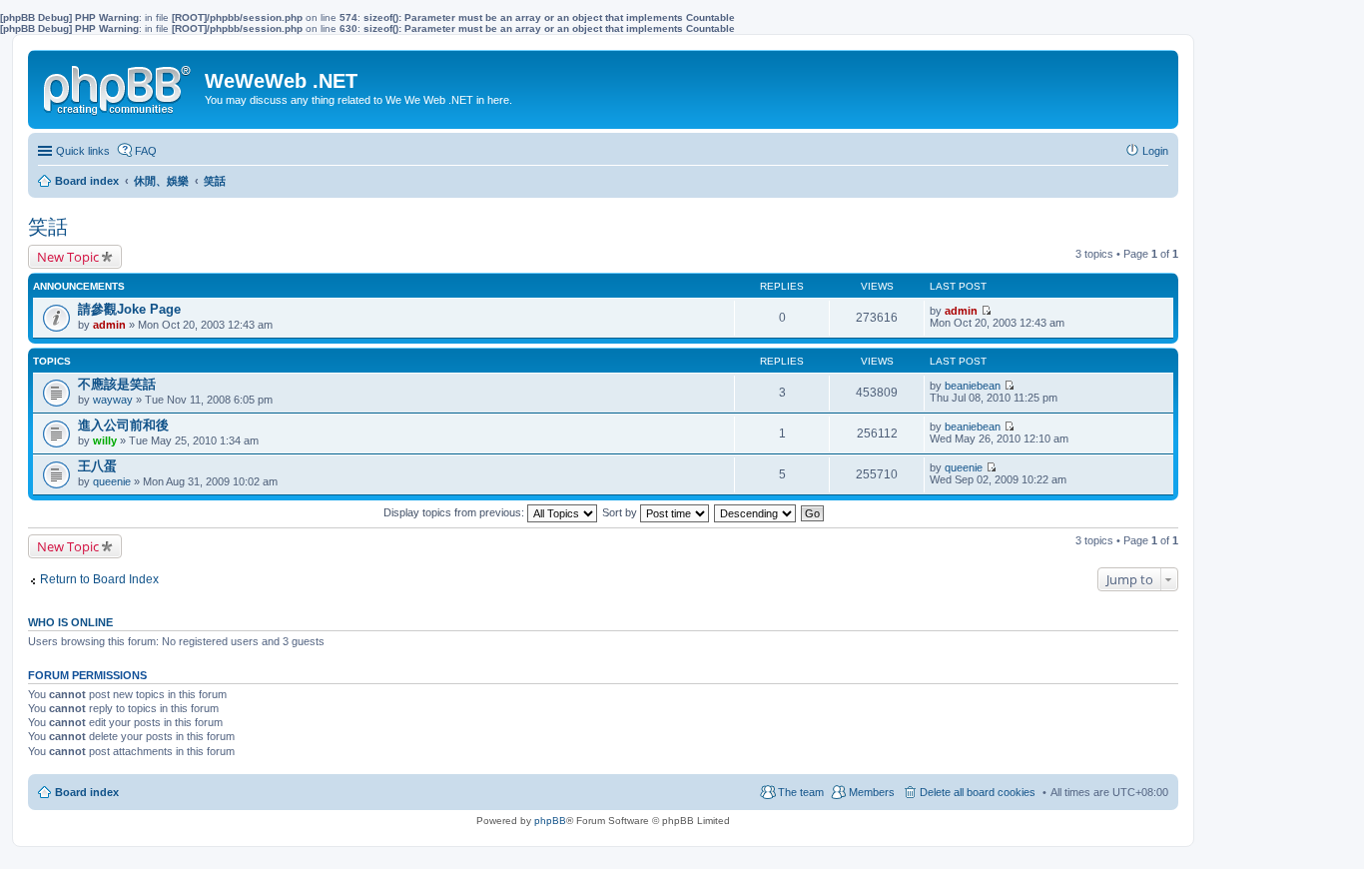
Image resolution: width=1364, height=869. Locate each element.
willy (105, 440)
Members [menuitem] (872, 792)
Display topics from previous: (455, 512)
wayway (113, 400)
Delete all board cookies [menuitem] (977, 792)
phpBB (550, 820)
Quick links (83, 151)
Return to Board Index (99, 579)
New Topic (68, 257)
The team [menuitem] (801, 792)
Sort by (621, 512)
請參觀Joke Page (129, 309)
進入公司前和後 (123, 425)
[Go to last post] (986, 311)
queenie (112, 481)
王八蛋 (97, 465)
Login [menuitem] (1155, 151)
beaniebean (973, 386)
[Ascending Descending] (756, 512)
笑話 (48, 227)
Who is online (70, 622)
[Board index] (119, 86)
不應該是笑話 (117, 384)
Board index (87, 792)
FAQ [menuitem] (146, 151)
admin (109, 325)
